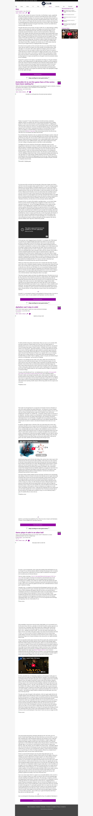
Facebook (49, 806)
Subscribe (57, 6)
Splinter (27, 0)
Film (38, 6)
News (27, 6)
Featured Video (65, 28)
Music (44, 6)
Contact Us (63, 806)
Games (50, 6)
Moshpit (35, 0)
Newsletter (70, 6)
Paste (16, 0)
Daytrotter (31, 0)
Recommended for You (67, 8)
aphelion (24, 313)
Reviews (20, 313)
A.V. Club (20, 0)
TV (33, 6)
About (28, 806)
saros (23, 540)
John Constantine (20, 11)
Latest (21, 6)
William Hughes (19, 537)
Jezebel (23, 0)
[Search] (16, 6)
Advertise (38, 806)
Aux (64, 6)
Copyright (54, 806)
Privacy (58, 806)
